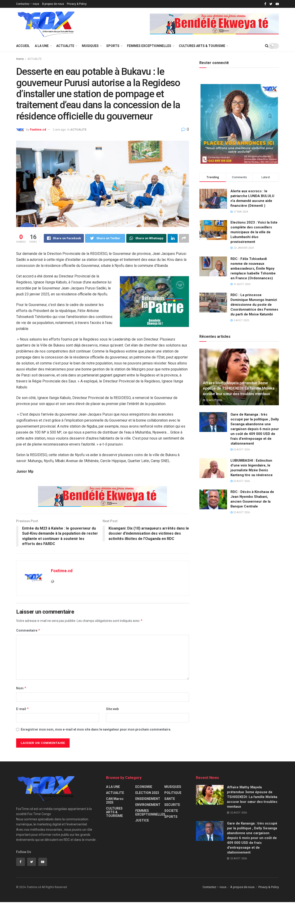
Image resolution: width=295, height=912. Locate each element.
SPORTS (112, 46)
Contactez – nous (27, 4)
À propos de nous (53, 4)
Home (20, 59)
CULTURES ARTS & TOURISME (202, 46)
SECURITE (172, 805)
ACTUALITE (65, 46)
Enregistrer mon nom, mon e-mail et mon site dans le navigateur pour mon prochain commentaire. (96, 729)
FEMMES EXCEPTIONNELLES (149, 46)
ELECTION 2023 (147, 793)
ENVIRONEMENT (147, 805)
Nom (21, 688)
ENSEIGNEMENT (147, 799)
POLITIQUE (172, 793)
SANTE (169, 799)
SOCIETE (171, 811)
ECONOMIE (143, 787)
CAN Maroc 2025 (115, 800)
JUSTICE (142, 820)
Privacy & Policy (77, 4)
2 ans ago (59, 129)
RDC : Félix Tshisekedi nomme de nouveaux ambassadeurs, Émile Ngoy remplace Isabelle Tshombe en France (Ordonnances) (253, 268)
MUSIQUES (90, 46)
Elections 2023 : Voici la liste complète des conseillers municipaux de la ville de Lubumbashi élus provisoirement (253, 232)
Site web (112, 709)
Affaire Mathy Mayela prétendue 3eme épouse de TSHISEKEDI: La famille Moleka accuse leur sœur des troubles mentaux (238, 388)
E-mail (22, 709)
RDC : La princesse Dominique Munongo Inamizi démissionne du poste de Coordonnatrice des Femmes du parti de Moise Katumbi (254, 304)
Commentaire (28, 630)
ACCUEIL (23, 46)
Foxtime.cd (38, 129)
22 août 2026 (213, 400)
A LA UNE (42, 46)
